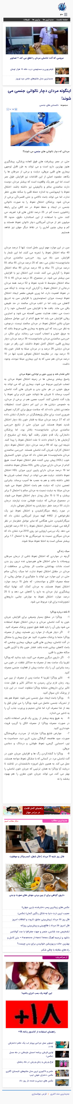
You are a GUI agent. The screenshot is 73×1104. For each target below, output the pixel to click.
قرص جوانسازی (39, 1094)
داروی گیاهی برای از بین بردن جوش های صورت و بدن (36, 895)
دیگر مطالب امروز (11, 821)
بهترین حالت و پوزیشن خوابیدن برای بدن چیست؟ (43, 944)
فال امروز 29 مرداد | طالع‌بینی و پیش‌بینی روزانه (45, 926)
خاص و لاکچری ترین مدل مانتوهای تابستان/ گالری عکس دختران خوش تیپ (29, 1073)
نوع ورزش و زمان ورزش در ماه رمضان (35, 1062)
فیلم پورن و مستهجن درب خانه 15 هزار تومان (31, 69)
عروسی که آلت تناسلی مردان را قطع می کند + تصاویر (37, 58)
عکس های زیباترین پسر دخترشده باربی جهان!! (45, 907)
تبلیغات (26, 20)
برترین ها (36, 20)
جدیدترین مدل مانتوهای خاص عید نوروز (34, 79)
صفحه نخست (62, 20)
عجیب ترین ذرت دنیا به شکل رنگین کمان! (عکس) (43, 913)
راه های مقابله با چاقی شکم (55, 950)
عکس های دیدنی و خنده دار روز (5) (36, 1081)
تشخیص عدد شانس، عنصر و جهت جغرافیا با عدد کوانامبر (39, 932)
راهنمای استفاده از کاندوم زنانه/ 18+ (37, 1032)
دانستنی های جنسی (49, 105)
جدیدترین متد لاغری (59, 1094)
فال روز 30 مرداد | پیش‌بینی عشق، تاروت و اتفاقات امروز (40, 919)
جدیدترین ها (48, 20)
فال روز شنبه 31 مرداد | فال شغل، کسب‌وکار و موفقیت (37, 856)
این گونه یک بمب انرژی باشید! (37, 993)
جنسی (36, 151)
